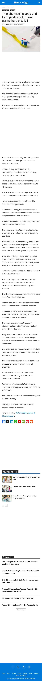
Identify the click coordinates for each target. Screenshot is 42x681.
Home (3, 7)
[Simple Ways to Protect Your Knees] (7, 488)
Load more (20, 610)
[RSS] (24, 667)
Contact (36, 673)
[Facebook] (13, 667)
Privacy (19, 673)
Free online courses (21, 675)
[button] (3, 2)
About (3, 673)
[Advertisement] (21, 66)
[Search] (39, 2)
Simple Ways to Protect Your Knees (24, 486)
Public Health (10, 7)
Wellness (12, 10)
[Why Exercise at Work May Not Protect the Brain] (7, 479)
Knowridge (7, 24)
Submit (25, 673)
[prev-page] (3, 505)
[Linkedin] (18, 667)
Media (30, 673)
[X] (29, 667)
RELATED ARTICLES (10, 472)
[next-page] (6, 505)
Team (8, 673)
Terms (14, 673)
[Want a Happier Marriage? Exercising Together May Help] (7, 498)
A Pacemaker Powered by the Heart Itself (17, 598)
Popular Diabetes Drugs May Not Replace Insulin (20, 605)
